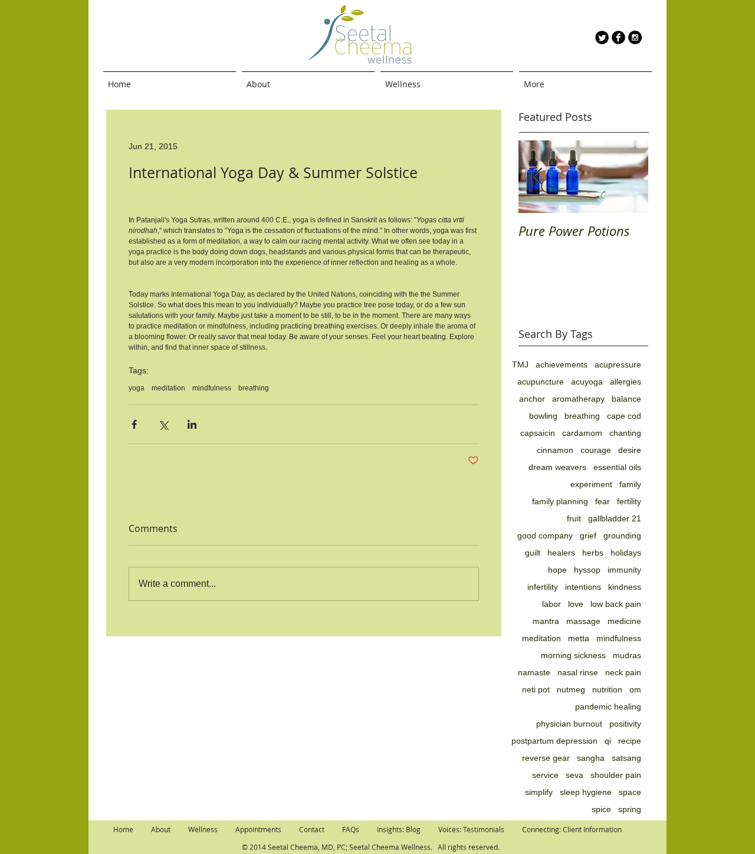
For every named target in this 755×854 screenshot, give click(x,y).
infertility (542, 587)
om (635, 689)
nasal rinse (577, 672)
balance (626, 398)
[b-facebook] (618, 37)
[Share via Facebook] (134, 424)
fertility (629, 501)
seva (574, 775)
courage (595, 450)
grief (588, 535)
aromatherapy (578, 398)
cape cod (624, 416)
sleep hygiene (586, 792)
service (545, 775)
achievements (561, 364)
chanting (625, 433)
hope (557, 569)
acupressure (618, 364)
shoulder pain (615, 775)
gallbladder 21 (614, 518)
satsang (626, 758)
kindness (624, 587)
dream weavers (557, 467)
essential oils (617, 467)
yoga (137, 388)
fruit (574, 518)
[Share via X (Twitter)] (163, 424)
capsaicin (537, 433)
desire (629, 450)
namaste (534, 672)
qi (608, 740)
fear (602, 501)
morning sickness (573, 655)
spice (601, 809)
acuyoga (587, 381)
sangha (591, 758)
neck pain (623, 672)
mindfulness (211, 388)
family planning (560, 501)
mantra (546, 621)
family (630, 484)
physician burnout (569, 723)
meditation (168, 388)
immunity (624, 569)
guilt (532, 552)
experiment (591, 484)
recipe (629, 740)
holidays (625, 552)
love (575, 604)
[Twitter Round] (602, 37)
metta (578, 638)
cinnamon (555, 450)
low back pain (615, 604)
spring (629, 809)
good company (545, 535)
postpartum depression (554, 740)
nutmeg (571, 689)
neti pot (536, 689)
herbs (592, 552)
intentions (583, 587)
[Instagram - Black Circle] (635, 37)
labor (551, 604)
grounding (622, 535)
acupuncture (540, 381)
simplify (539, 792)
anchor (532, 398)
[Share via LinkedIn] (192, 424)
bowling (543, 416)
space (630, 792)
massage (583, 621)
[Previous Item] (537, 176)
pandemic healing (608, 706)
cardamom (582, 433)
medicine (624, 621)
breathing (253, 388)
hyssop (587, 569)
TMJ (520, 364)
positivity (625, 723)
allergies (625, 381)
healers (561, 552)
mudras (627, 655)
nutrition (607, 689)
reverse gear (546, 758)
